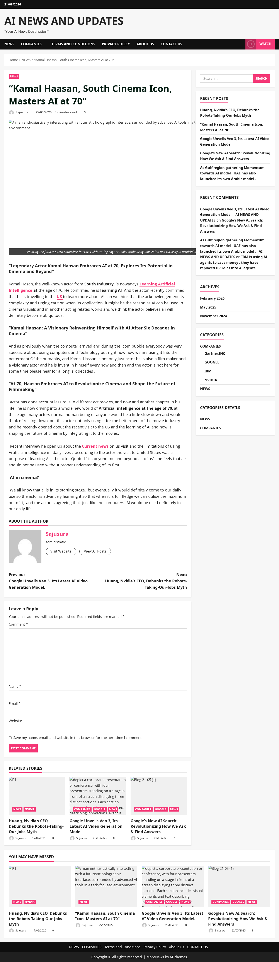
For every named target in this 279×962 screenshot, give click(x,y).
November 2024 (213, 316)
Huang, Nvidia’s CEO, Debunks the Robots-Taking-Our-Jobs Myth (36, 826)
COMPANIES (31, 44)
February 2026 (212, 298)
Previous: (48, 581)
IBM (207, 371)
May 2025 (208, 307)
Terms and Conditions (73, 44)
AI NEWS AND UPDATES (63, 21)
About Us (145, 44)
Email (14, 703)
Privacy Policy (116, 44)
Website (15, 720)
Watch (265, 43)
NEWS (9, 44)
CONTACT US (171, 44)
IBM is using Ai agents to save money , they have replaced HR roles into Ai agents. (233, 262)
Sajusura (22, 112)
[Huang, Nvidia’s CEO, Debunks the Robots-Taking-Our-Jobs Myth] (37, 796)
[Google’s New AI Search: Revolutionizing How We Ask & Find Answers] (159, 796)
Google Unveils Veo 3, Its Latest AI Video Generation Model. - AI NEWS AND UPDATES (234, 215)
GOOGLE (99, 809)
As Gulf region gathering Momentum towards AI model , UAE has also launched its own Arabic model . (232, 173)
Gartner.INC (214, 353)
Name (15, 686)
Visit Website (60, 551)
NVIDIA (29, 809)
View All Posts (95, 551)
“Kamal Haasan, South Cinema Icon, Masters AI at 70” (105, 916)
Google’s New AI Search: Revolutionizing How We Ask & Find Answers (158, 826)
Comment (18, 624)
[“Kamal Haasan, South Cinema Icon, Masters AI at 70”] (106, 886)
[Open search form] (241, 44)
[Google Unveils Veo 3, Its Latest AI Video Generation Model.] (98, 796)
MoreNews (155, 957)
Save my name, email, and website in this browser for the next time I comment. (78, 737)
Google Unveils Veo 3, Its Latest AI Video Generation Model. (96, 826)
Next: (146, 581)
